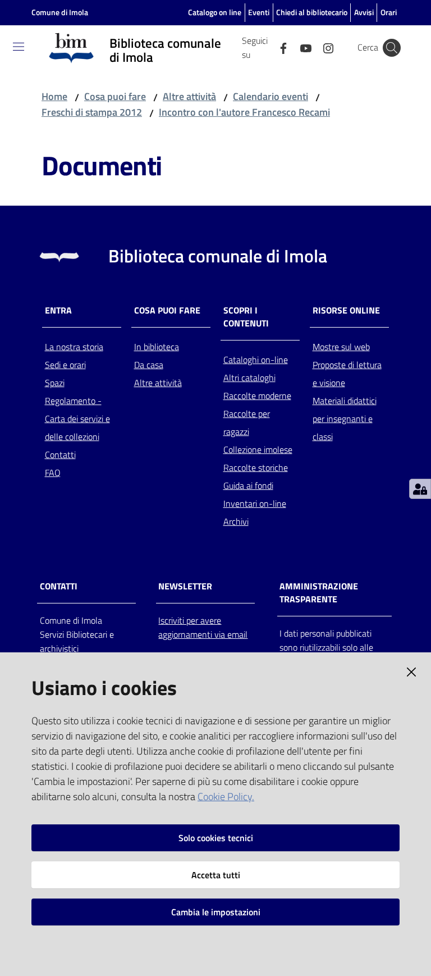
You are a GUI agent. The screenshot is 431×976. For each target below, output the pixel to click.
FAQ (53, 472)
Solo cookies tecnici (215, 838)
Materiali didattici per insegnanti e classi (345, 418)
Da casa (148, 364)
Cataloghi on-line (255, 359)
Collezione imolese (257, 449)
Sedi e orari (65, 364)
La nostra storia (74, 346)
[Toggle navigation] (18, 46)
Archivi (236, 521)
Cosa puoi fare (115, 96)
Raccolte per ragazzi (246, 422)
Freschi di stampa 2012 (92, 112)
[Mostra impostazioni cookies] (420, 489)
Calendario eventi (270, 96)
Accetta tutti (215, 875)
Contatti (60, 454)
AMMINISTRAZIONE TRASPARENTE (318, 593)
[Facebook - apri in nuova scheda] (279, 47)
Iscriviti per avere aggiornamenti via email (202, 627)
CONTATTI (58, 586)
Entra (58, 310)
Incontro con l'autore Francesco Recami (244, 112)
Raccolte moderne (257, 395)
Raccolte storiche (255, 467)
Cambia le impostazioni (215, 912)
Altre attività (189, 96)
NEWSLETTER (185, 586)
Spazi (55, 382)
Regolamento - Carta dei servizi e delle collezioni (77, 418)
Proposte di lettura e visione (347, 373)
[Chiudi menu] (391, 22)
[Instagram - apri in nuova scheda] (324, 47)
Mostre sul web (341, 346)
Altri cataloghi (249, 377)
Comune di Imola (59, 12)
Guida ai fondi (248, 485)
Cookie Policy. (226, 796)
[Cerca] (392, 48)
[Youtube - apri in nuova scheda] (301, 47)
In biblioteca (156, 346)
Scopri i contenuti (246, 317)
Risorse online (346, 310)
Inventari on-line (254, 503)
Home (54, 96)
